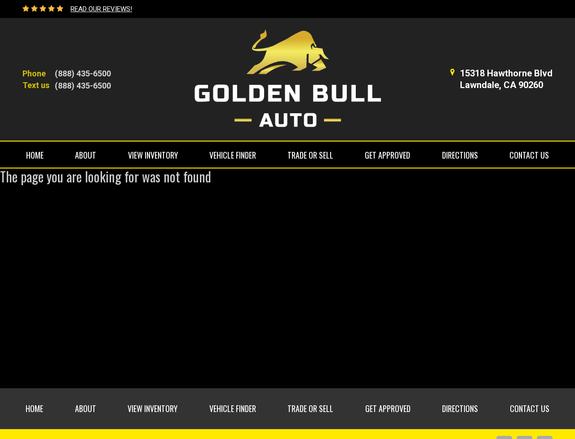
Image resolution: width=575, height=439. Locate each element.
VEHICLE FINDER (232, 155)
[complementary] (548, 412)
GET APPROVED (387, 155)
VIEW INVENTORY (153, 155)
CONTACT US (529, 155)
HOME (35, 155)
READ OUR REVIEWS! (101, 9)
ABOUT (85, 155)
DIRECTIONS (460, 155)
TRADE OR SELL (310, 155)
